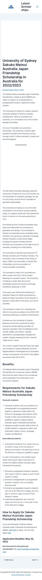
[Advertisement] (21, 40)
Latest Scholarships (26, 7)
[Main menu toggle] (37, 6)
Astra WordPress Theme (21, 575)
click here (12, 530)
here (9, 533)
